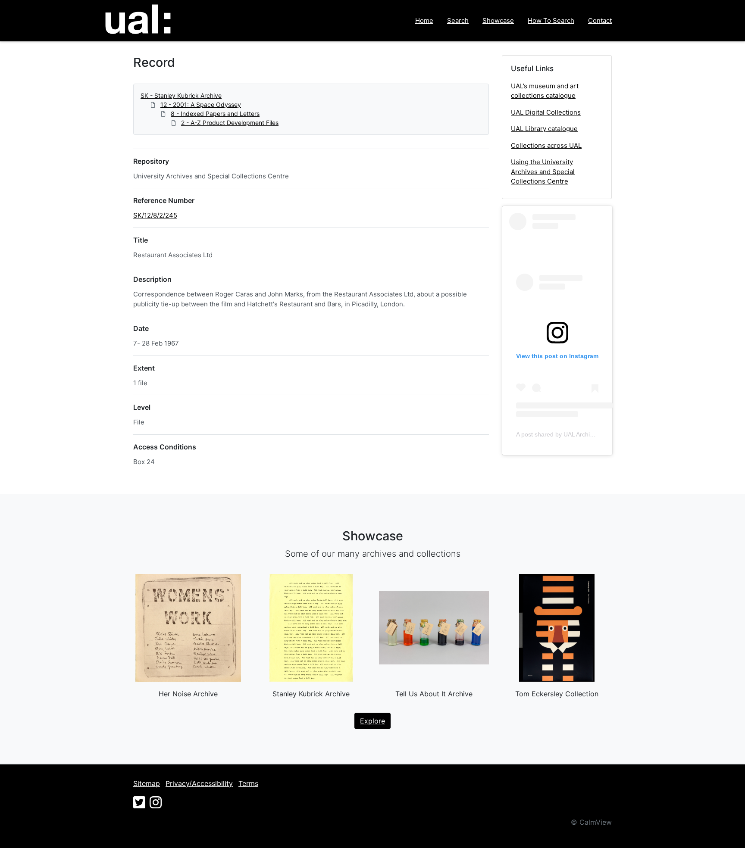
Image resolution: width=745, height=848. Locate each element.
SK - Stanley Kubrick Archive (181, 95)
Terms (248, 783)
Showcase (498, 20)
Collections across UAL (546, 145)
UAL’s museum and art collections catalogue (545, 91)
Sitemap (146, 783)
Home (424, 20)
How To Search (551, 20)
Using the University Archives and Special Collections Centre (543, 171)
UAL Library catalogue (544, 129)
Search (458, 20)
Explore (372, 721)
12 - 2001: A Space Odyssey (200, 104)
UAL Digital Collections (546, 112)
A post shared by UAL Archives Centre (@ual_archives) (591, 434)
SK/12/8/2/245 (155, 215)
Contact (600, 20)
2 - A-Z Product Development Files (230, 122)
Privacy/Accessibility (199, 783)
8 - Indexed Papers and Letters (215, 113)
